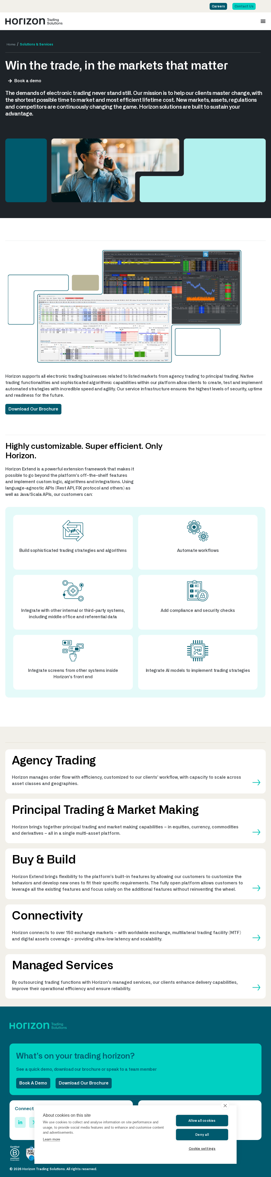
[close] (225, 1105)
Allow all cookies (201, 1120)
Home (11, 44)
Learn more (51, 1139)
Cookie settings (202, 1148)
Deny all (202, 1134)
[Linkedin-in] (20, 1122)
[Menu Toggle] (263, 21)
